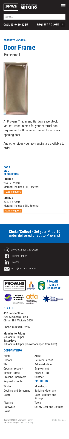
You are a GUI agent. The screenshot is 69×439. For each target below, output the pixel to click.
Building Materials (45, 390)
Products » (10, 40)
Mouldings (40, 386)
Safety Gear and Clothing (48, 407)
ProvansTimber (18, 255)
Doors (7, 395)
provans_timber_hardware (24, 249)
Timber (8, 386)
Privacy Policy (27, 422)
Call (16, 24)
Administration (43, 364)
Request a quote (13, 381)
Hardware (9, 407)
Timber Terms (12, 372)
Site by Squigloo (58, 420)
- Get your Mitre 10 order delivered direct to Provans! (34, 233)
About (37, 355)
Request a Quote (50, 24)
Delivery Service (43, 360)
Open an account (13, 368)
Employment (41, 368)
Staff (7, 364)
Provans (14, 262)
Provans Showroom (15, 377)
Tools (37, 402)
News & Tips (41, 372)
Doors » (21, 40)
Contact (39, 377)
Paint (7, 411)
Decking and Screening (17, 390)
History (8, 360)
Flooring (8, 402)
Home (7, 355)
